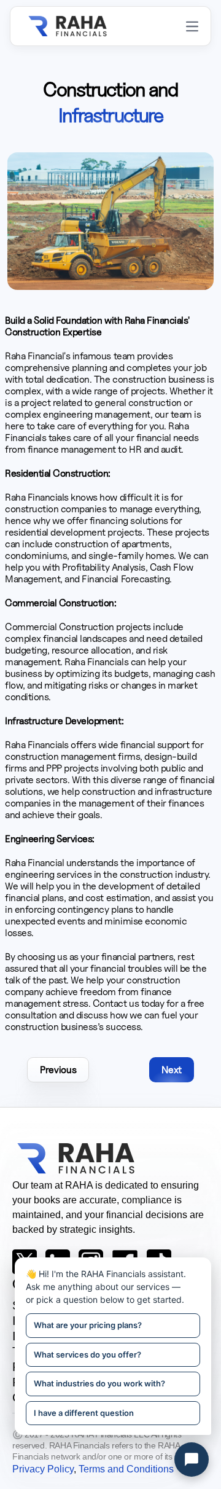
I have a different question (84, 1413)
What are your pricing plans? (88, 1325)
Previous (58, 1070)
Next (171, 1070)
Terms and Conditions (126, 1469)
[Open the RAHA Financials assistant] (191, 1459)
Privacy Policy (43, 1469)
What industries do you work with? (99, 1383)
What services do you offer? (87, 1354)
